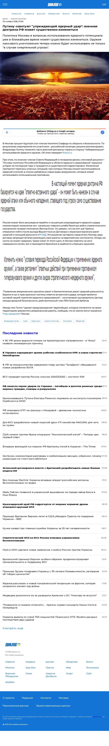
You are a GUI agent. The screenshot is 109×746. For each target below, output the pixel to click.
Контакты (46, 698)
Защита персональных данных (53, 705)
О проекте (8, 698)
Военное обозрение (18, 18)
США (25, 321)
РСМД (42, 235)
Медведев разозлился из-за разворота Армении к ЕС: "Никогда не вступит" (50, 595)
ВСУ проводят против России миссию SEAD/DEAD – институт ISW (44, 376)
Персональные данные (16, 705)
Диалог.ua (97, 717)
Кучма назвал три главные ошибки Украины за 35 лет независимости (46, 528)
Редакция (27, 698)
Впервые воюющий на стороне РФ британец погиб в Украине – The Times (49, 446)
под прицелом (11, 314)
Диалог (5, 18)
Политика (67, 321)
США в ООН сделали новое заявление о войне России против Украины (47, 550)
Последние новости (20, 333)
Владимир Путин (11, 321)
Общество (80, 321)
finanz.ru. (67, 152)
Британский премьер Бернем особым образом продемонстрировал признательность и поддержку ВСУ (46, 560)
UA (104, 4)
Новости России (52, 321)
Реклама (63, 698)
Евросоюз (36, 321)
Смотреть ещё (13, 628)
